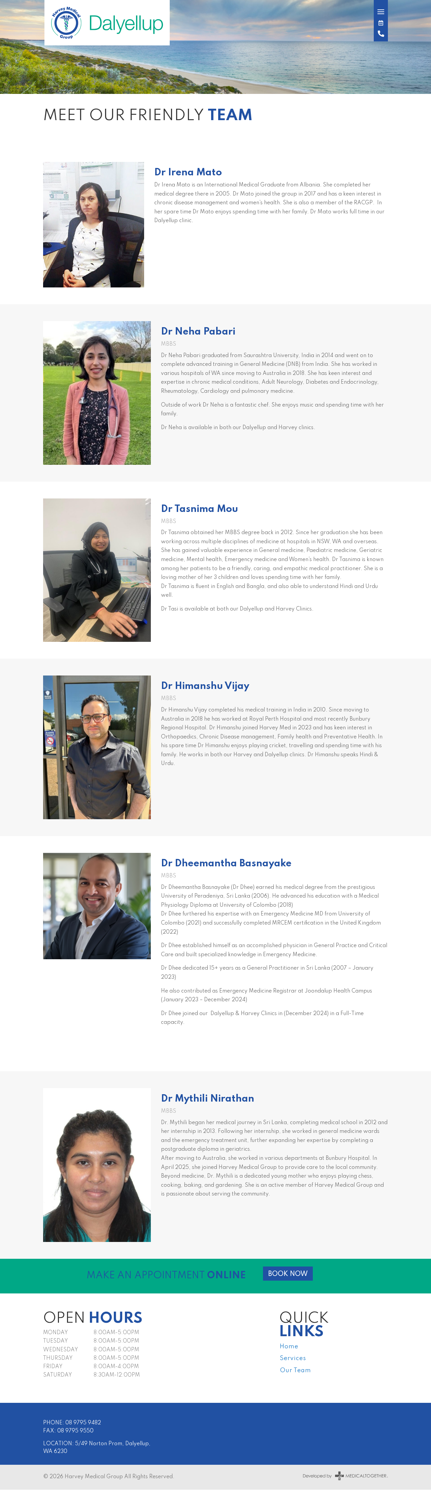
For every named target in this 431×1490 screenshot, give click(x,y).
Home (289, 1347)
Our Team (295, 1370)
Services (293, 1358)
